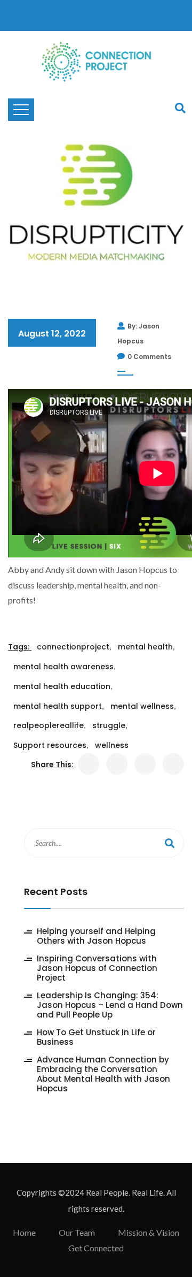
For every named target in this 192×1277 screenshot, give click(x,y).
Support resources (49, 745)
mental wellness (142, 706)
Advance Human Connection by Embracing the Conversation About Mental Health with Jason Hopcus (103, 1074)
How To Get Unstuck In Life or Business (96, 1037)
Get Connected (96, 1248)
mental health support (57, 706)
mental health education (61, 686)
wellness (112, 745)
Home (24, 1232)
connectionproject (73, 646)
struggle (108, 725)
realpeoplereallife (48, 725)
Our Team (77, 1232)
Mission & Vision (148, 1232)
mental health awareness (63, 666)
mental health (145, 646)
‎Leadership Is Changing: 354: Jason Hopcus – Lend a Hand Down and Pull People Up (110, 1005)
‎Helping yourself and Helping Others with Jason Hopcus (96, 936)
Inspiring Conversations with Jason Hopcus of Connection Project (97, 968)
